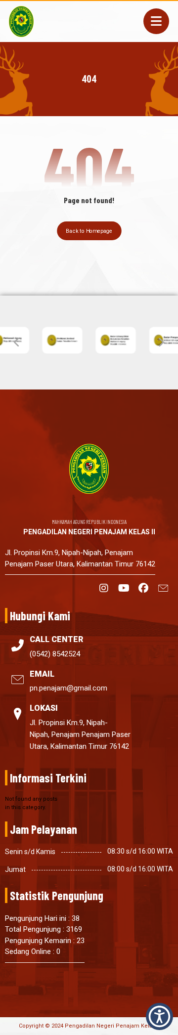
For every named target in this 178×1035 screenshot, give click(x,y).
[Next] (160, 342)
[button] (156, 21)
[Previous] (17, 342)
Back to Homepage (89, 231)
